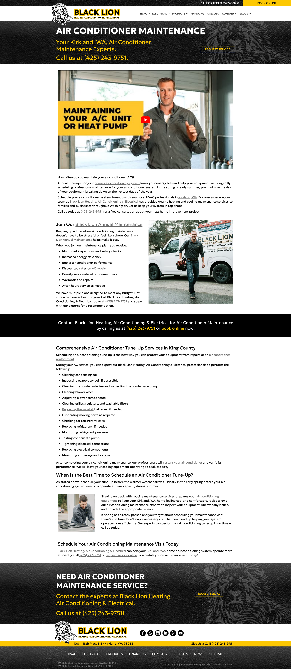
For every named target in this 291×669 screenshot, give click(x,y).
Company (228, 13)
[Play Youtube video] (145, 119)
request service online (121, 555)
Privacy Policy (201, 664)
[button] (149, 13)
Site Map (216, 654)
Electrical (159, 13)
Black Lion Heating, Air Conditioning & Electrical (104, 201)
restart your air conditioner (182, 462)
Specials (213, 13)
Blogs (244, 13)
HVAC (143, 13)
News (198, 654)
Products (178, 13)
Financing (197, 13)
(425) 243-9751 (229, 3)
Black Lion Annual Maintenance (108, 224)
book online (172, 328)
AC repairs (99, 268)
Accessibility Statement (221, 664)
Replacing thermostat (78, 409)
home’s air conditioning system (117, 183)
